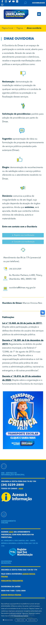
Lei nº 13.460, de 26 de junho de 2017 (21, 323)
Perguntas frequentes (12, 581)
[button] (39, 14)
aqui (21, 489)
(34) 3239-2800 (12, 485)
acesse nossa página (11, 595)
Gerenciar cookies (8, 620)
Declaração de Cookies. (21, 616)
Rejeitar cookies (20, 620)
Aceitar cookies (32, 620)
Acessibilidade (38, 3)
